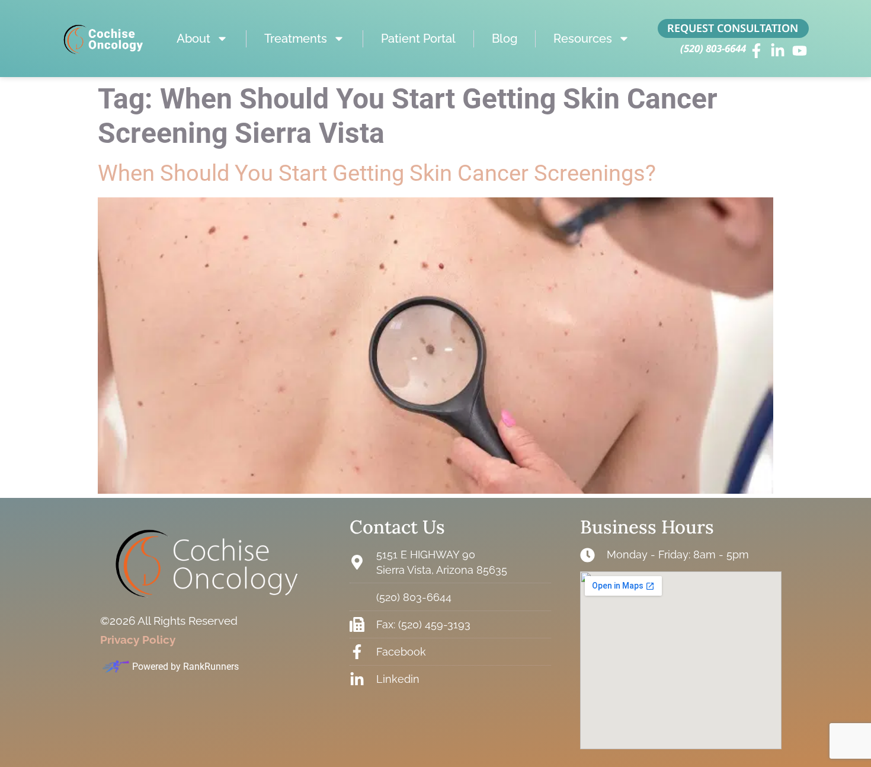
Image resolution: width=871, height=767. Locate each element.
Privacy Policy (137, 639)
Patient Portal (418, 38)
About (193, 38)
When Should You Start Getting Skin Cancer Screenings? (377, 173)
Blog (504, 38)
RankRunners (211, 666)
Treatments (295, 38)
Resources (582, 38)
